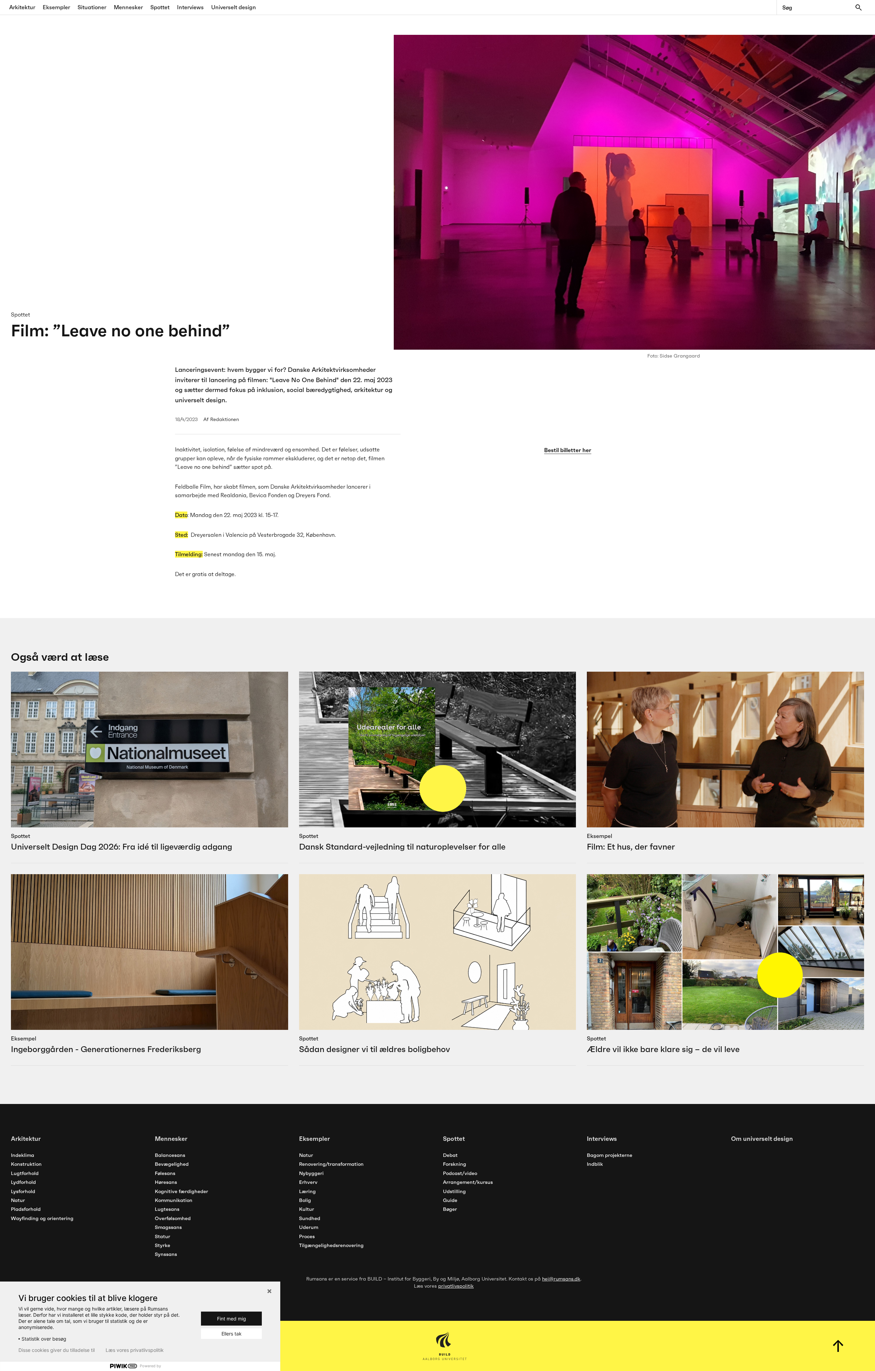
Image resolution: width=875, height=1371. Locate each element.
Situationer (92, 7)
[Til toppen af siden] (838, 1345)
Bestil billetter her (567, 450)
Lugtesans (167, 1209)
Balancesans (170, 1155)
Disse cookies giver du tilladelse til (56, 1350)
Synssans (166, 1254)
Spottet (160, 7)
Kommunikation (173, 1200)
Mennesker (128, 7)
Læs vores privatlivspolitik (135, 1350)
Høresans (166, 1182)
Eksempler (56, 7)
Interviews (190, 7)
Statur (162, 1236)
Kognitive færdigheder (181, 1191)
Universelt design (233, 7)
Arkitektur (22, 7)
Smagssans (168, 1227)
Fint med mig (231, 1318)
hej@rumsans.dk (561, 1279)
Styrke (162, 1245)
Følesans (165, 1173)
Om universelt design (762, 1139)
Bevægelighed (172, 1164)
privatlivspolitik (456, 1286)
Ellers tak (231, 1334)
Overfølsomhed (173, 1218)
